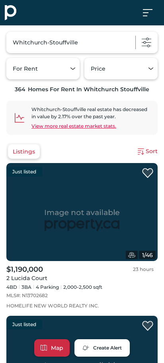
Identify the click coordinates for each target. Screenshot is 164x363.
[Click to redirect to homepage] (10, 12)
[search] (82, 42)
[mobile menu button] (152, 12)
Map (57, 347)
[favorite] (148, 173)
